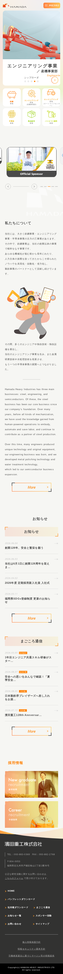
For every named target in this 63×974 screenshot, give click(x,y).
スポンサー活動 (44, 915)
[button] (25, 81)
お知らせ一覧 (15, 915)
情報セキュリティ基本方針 (31, 949)
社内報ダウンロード (18, 907)
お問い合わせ (15, 924)
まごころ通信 (43, 907)
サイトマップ (43, 924)
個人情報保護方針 (31, 942)
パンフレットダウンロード (21, 899)
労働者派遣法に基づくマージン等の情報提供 (31, 956)
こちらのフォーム (14, 878)
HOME (11, 891)
